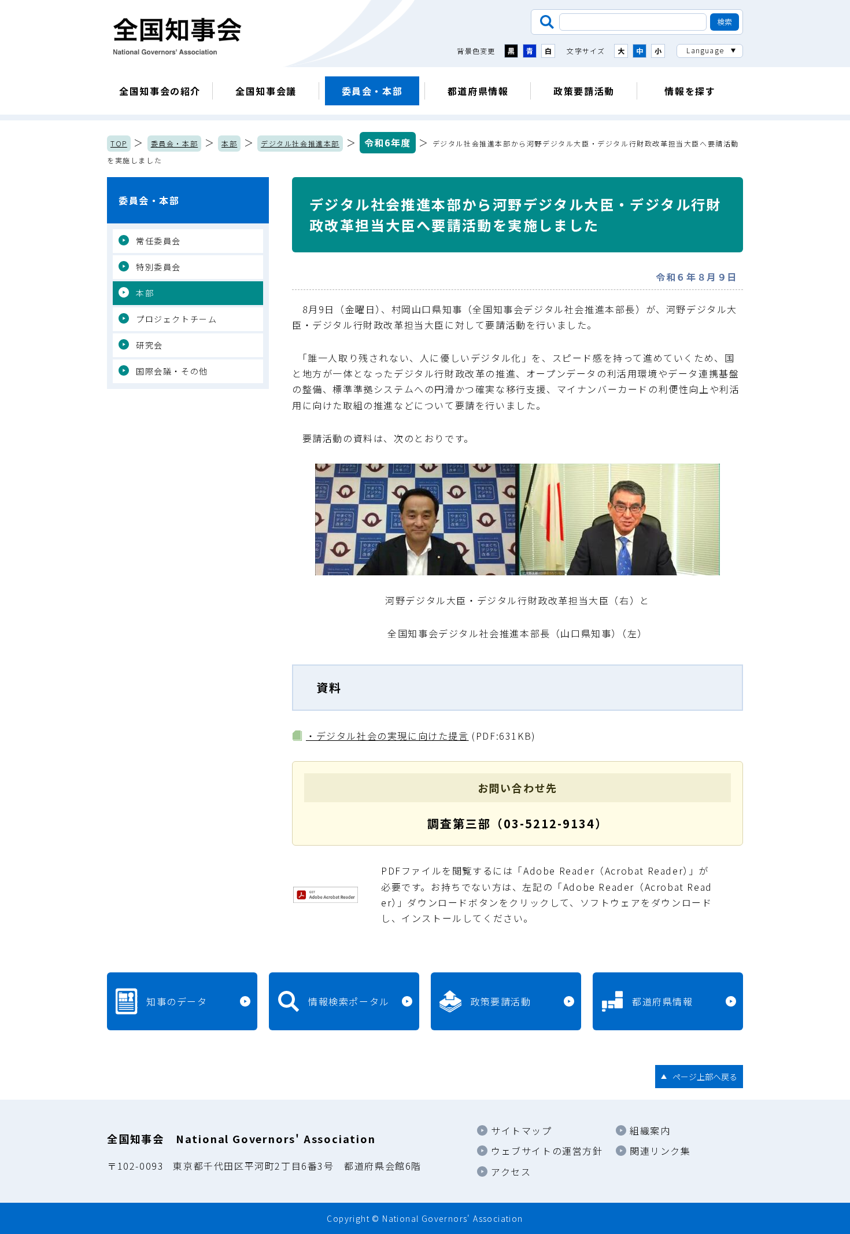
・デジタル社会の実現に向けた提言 (387, 736)
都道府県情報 (478, 91)
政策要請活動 (584, 91)
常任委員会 (158, 241)
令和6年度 (387, 142)
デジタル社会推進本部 (300, 143)
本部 (229, 143)
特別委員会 (158, 267)
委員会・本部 (372, 91)
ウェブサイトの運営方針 (547, 1151)
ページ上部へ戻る (704, 1076)
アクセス (511, 1171)
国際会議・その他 (172, 371)
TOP (118, 143)
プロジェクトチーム (176, 319)
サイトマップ (521, 1130)
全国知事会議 (266, 91)
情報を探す (689, 91)
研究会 (149, 345)
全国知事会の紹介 (160, 91)
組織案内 (650, 1130)
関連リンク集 (660, 1151)
